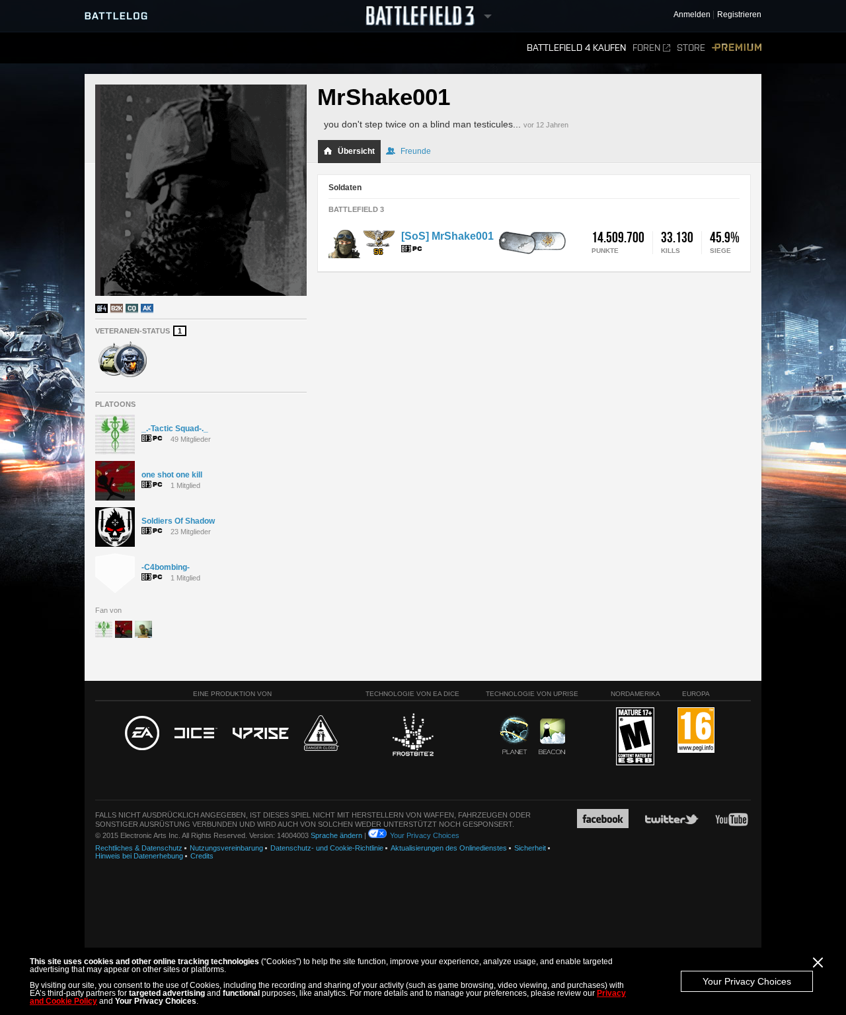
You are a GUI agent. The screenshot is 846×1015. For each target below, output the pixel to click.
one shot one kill (171, 474)
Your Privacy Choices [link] (424, 835)
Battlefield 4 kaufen (576, 47)
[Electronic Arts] (142, 734)
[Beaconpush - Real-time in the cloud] (552, 736)
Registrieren (739, 15)
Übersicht (356, 151)
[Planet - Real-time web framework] (514, 735)
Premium (736, 47)
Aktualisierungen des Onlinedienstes (449, 848)
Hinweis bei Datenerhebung (139, 856)
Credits (201, 856)
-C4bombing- (165, 567)
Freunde (416, 151)
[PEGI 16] (695, 730)
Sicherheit (530, 848)
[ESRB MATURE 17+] (635, 737)
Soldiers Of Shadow (178, 521)
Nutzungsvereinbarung (226, 848)
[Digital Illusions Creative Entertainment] (195, 734)
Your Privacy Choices (747, 981)
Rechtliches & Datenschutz (138, 848)
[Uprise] (261, 734)
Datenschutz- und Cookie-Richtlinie (326, 848)
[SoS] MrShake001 (447, 236)
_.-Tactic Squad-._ (174, 428)
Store (691, 47)
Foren (646, 47)
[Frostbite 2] (412, 736)
